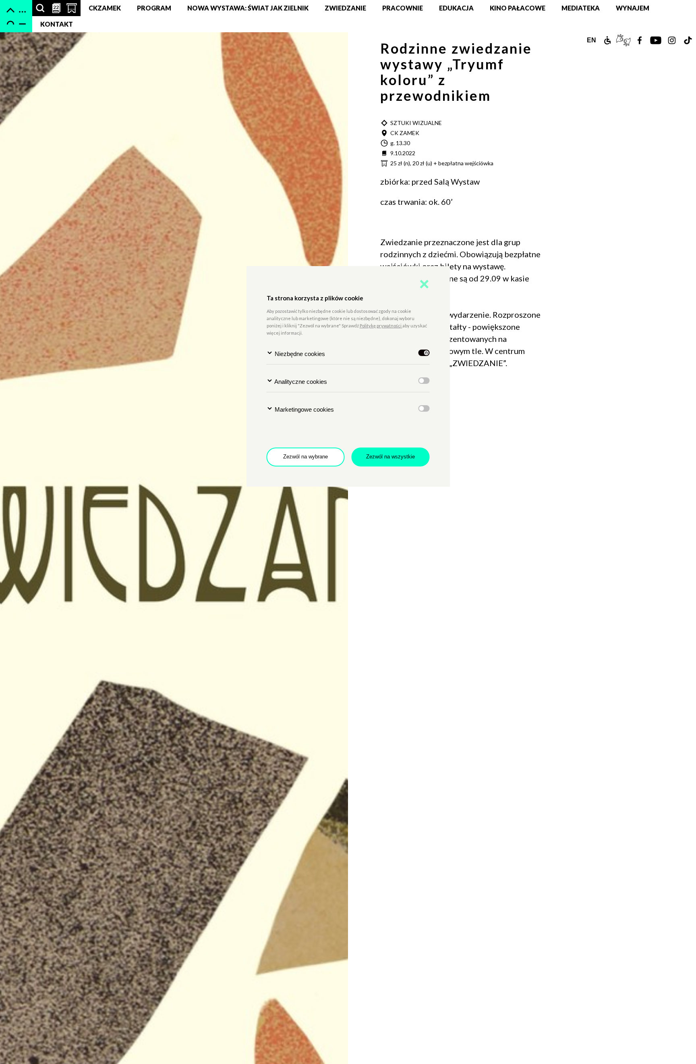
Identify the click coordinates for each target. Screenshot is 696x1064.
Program (154, 8)
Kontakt (56, 24)
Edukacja (456, 8)
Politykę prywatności (381, 325)
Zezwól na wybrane (305, 457)
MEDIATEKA (580, 8)
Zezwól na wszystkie (390, 457)
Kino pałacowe (517, 8)
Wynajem (632, 8)
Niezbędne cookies (299, 353)
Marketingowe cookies (303, 409)
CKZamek (105, 8)
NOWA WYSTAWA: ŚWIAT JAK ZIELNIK (248, 8)
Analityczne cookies (300, 381)
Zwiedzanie (345, 8)
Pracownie (402, 8)
